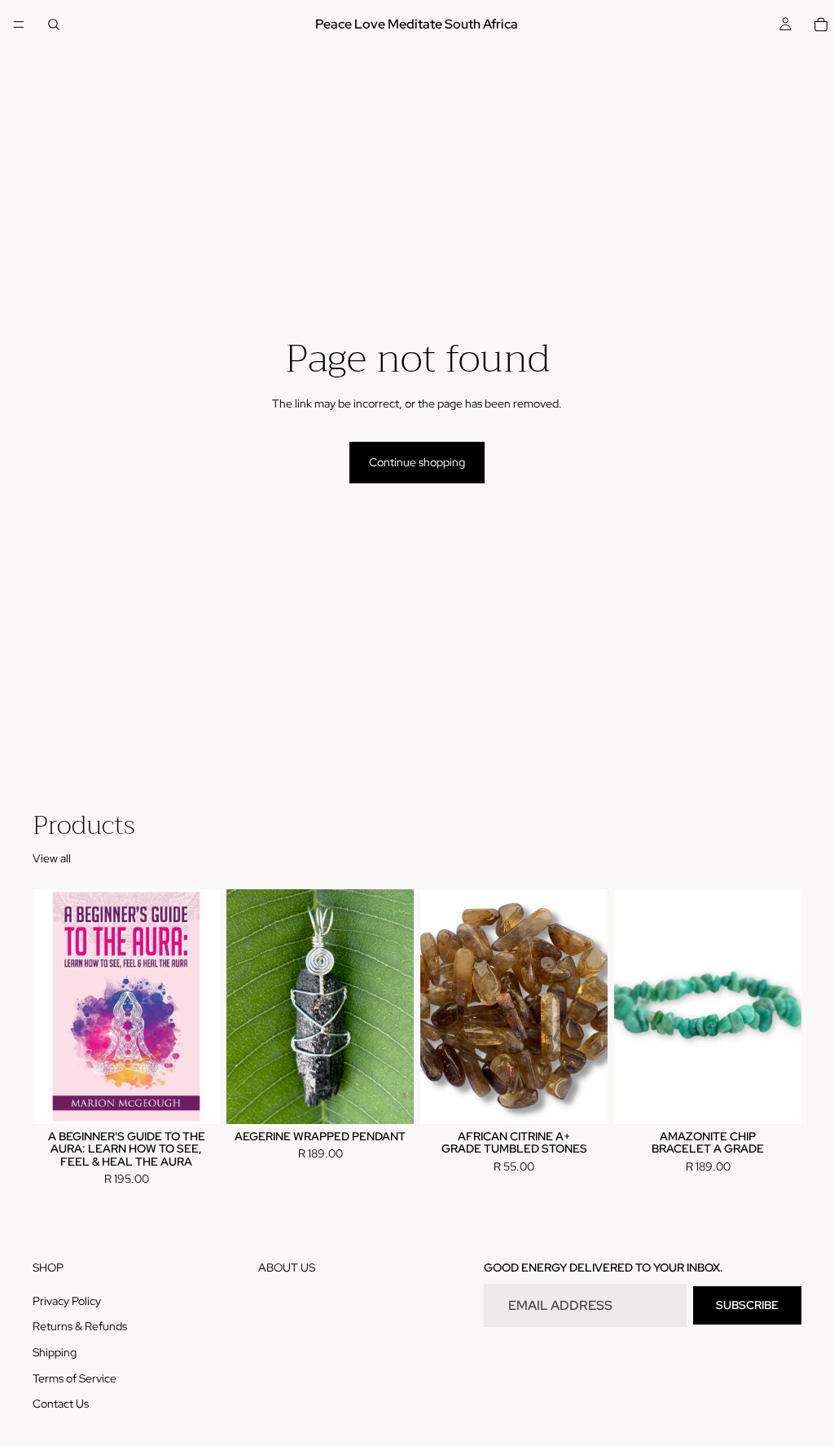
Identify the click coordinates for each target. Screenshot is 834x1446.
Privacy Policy (67, 1300)
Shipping (55, 1352)
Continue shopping (417, 462)
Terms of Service (74, 1377)
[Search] (54, 24)
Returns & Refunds (80, 1326)
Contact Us (61, 1403)
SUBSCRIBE (747, 1305)
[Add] (194, 1098)
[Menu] (18, 24)
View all (52, 858)
